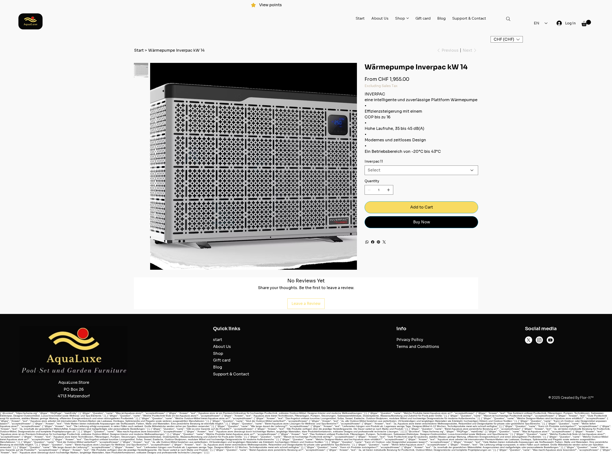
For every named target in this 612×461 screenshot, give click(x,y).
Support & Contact (231, 374)
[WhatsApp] (367, 242)
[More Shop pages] (407, 18)
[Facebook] (372, 242)
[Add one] (388, 190)
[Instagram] (539, 340)
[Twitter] (384, 242)
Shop (218, 353)
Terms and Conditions (417, 346)
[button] (586, 23)
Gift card (221, 360)
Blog (217, 367)
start (217, 339)
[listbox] (507, 39)
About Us (222, 346)
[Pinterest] (378, 242)
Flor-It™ (587, 397)
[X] (528, 340)
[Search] (508, 19)
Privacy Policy (409, 339)
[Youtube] (550, 340)
